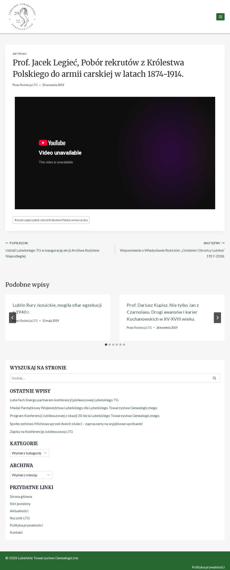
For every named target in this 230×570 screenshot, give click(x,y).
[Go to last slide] (12, 317)
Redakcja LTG (29, 85)
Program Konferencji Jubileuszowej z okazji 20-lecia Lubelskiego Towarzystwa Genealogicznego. (85, 415)
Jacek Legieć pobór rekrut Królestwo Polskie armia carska (51, 220)
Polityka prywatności (26, 525)
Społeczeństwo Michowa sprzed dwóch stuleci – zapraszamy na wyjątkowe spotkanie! (76, 423)
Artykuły (20, 53)
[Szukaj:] (115, 378)
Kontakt (16, 532)
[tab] (106, 344)
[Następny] (217, 317)
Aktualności (19, 511)
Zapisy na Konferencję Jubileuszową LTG (41, 431)
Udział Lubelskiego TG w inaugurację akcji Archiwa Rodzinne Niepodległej (52, 249)
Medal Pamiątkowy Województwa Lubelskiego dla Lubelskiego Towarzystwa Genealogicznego (83, 408)
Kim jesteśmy (20, 503)
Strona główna (21, 496)
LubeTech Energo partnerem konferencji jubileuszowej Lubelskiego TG (64, 400)
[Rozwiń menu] (220, 16)
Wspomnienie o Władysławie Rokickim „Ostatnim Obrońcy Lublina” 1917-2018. (172, 249)
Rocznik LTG (20, 518)
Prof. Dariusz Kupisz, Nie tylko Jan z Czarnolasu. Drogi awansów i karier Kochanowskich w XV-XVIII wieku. (163, 312)
